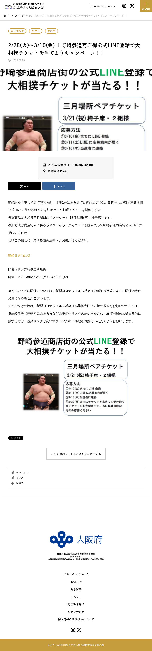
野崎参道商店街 (58, 171)
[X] (132, 6)
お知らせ (76, 581)
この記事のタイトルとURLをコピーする (76, 453)
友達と (35, 31)
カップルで (17, 31)
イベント (76, 596)
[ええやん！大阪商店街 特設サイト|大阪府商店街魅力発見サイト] (24, 6)
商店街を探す (76, 604)
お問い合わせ (76, 611)
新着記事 (76, 589)
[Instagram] (124, 6)
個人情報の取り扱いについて (76, 619)
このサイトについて (76, 574)
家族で (51, 31)
